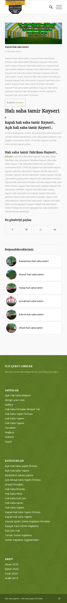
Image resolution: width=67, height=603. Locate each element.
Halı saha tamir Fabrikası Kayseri (30, 160)
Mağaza (9, 432)
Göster (19, 102)
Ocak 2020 (11, 573)
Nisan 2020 (11, 564)
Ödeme (9, 437)
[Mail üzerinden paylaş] (55, 229)
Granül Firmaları (14, 484)
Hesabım (10, 427)
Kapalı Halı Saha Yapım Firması (22, 512)
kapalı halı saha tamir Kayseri (46, 167)
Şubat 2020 (12, 569)
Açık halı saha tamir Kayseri (27, 156)
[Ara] (49, 7)
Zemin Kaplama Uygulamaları (22, 539)
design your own (15, 400)
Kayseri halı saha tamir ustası (39, 189)
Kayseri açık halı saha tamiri (18, 171)
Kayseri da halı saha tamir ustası (30, 174)
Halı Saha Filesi (13, 493)
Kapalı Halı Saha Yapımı (18, 516)
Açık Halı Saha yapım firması (21, 466)
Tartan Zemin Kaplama (18, 535)
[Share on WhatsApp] (41, 229)
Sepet (8, 441)
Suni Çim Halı (12, 530)
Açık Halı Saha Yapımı (17, 470)
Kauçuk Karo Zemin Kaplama (21, 526)
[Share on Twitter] (27, 229)
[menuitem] (49, 7)
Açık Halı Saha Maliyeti (18, 395)
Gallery (9, 404)
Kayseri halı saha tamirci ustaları (29, 196)
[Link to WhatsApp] (59, 598)
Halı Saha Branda (15, 489)
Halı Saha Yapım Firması (19, 413)
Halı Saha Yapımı (14, 418)
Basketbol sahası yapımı (19, 475)
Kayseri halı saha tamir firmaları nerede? (24, 182)
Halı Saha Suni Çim (15, 498)
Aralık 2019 (11, 578)
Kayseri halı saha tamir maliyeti (34, 185)
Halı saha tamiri (14, 51)
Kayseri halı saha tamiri (31, 200)
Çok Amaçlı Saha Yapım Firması (23, 479)
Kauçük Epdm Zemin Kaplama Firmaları (27, 521)
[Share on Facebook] (12, 229)
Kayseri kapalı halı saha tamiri (42, 204)
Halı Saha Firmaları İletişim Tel (22, 409)
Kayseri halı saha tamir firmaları (45, 178)
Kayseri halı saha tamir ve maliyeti (21, 193)
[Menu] (57, 7)
